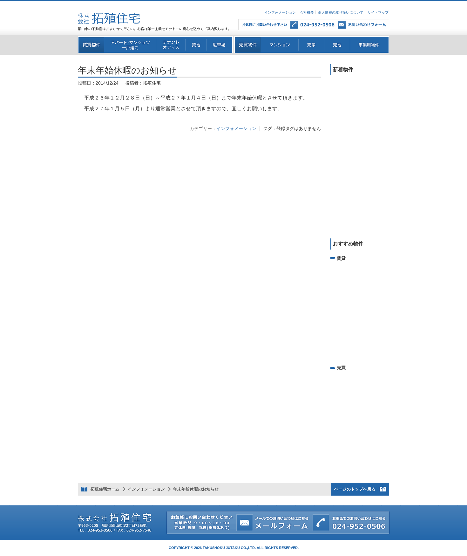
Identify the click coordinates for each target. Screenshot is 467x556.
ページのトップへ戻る (355, 489)
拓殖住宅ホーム (105, 489)
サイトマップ (378, 12)
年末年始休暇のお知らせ (196, 489)
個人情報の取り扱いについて (340, 12)
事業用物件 (369, 45)
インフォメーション (280, 12)
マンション (280, 45)
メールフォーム (367, 25)
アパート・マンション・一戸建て (130, 45)
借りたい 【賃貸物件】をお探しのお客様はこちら (91, 45)
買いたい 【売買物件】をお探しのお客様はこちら (248, 45)
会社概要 (307, 12)
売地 (337, 45)
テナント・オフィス (171, 45)
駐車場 (219, 45)
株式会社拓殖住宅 (109, 18)
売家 (311, 45)
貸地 (196, 45)
